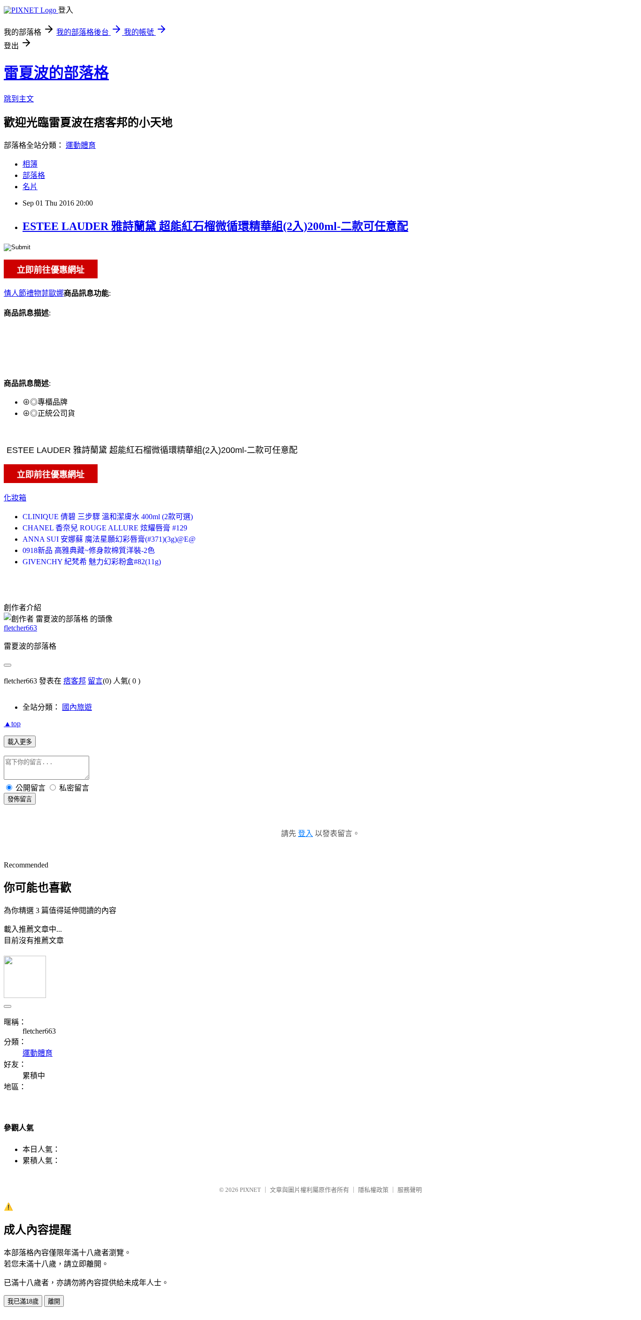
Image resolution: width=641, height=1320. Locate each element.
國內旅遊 (77, 707)
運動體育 (81, 145)
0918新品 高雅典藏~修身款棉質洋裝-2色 (89, 550)
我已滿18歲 (23, 1301)
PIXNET (250, 1189)
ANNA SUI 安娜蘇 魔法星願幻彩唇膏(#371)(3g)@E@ (109, 539)
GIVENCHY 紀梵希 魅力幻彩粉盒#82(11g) (92, 562)
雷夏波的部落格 (56, 72)
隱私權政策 (373, 1189)
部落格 (34, 175)
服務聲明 (409, 1189)
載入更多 (20, 741)
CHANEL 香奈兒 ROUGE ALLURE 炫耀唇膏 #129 (105, 528)
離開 (54, 1301)
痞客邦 (74, 681)
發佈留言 (20, 799)
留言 (95, 681)
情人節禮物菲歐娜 (34, 293)
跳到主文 (19, 99)
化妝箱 (15, 498)
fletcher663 (20, 628)
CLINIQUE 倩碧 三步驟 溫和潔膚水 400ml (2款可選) (108, 517)
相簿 (30, 164)
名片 (30, 187)
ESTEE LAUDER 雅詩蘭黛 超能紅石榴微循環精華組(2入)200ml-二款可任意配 (215, 226)
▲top (12, 724)
